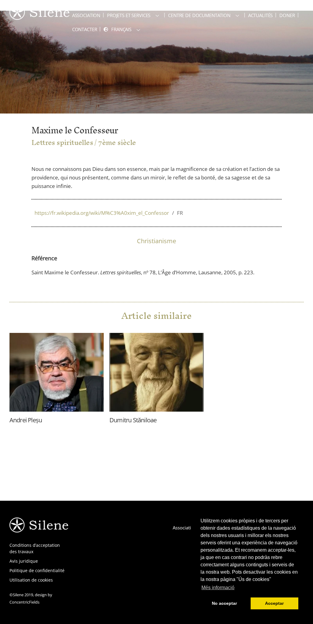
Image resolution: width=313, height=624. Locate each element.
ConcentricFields (24, 602)
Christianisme (156, 241)
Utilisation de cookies (31, 580)
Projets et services (128, 15)
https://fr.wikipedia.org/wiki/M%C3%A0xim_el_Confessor (109, 212)
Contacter (84, 29)
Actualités (260, 15)
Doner (287, 15)
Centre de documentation (199, 15)
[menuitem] (123, 29)
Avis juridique (23, 561)
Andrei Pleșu (25, 420)
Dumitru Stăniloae (132, 420)
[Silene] (39, 17)
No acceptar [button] (224, 603)
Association (86, 15)
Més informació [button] (217, 587)
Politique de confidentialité (36, 570)
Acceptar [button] (274, 603)
